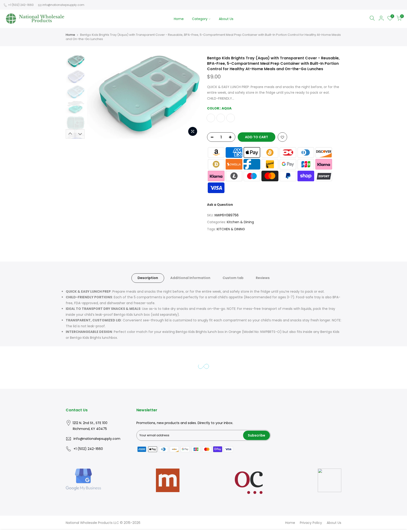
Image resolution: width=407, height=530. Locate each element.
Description (148, 277)
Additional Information (190, 277)
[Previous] (95, 97)
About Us (226, 18)
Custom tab (233, 277)
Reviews (263, 277)
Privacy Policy (311, 522)
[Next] (191, 97)
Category (200, 18)
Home (179, 18)
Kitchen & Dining (240, 222)
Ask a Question (220, 204)
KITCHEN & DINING (231, 229)
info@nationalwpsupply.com (63, 5)
